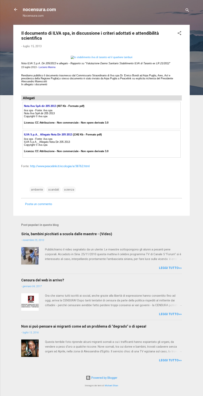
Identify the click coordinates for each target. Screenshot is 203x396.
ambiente (37, 189)
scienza (69, 189)
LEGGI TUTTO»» (170, 268)
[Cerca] (187, 11)
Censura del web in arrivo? (42, 280)
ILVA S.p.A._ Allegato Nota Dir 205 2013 (48, 134)
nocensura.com (39, 9)
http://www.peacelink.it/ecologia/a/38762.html (60, 166)
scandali (53, 189)
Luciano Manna (47, 67)
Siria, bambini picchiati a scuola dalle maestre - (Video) (66, 234)
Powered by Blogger (104, 378)
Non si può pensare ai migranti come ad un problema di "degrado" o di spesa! (83, 326)
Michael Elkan (111, 385)
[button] (179, 34)
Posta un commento (38, 204)
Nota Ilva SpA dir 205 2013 (40, 106)
